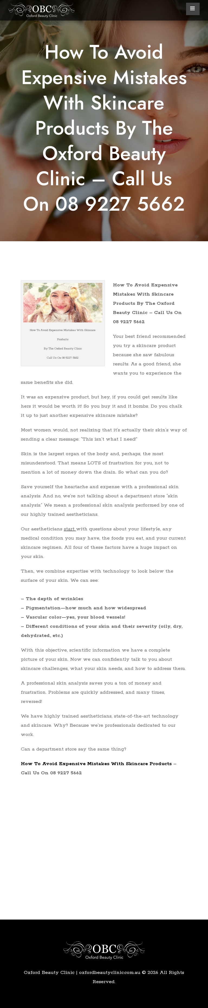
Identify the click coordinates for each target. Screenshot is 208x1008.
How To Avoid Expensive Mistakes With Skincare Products (96, 764)
